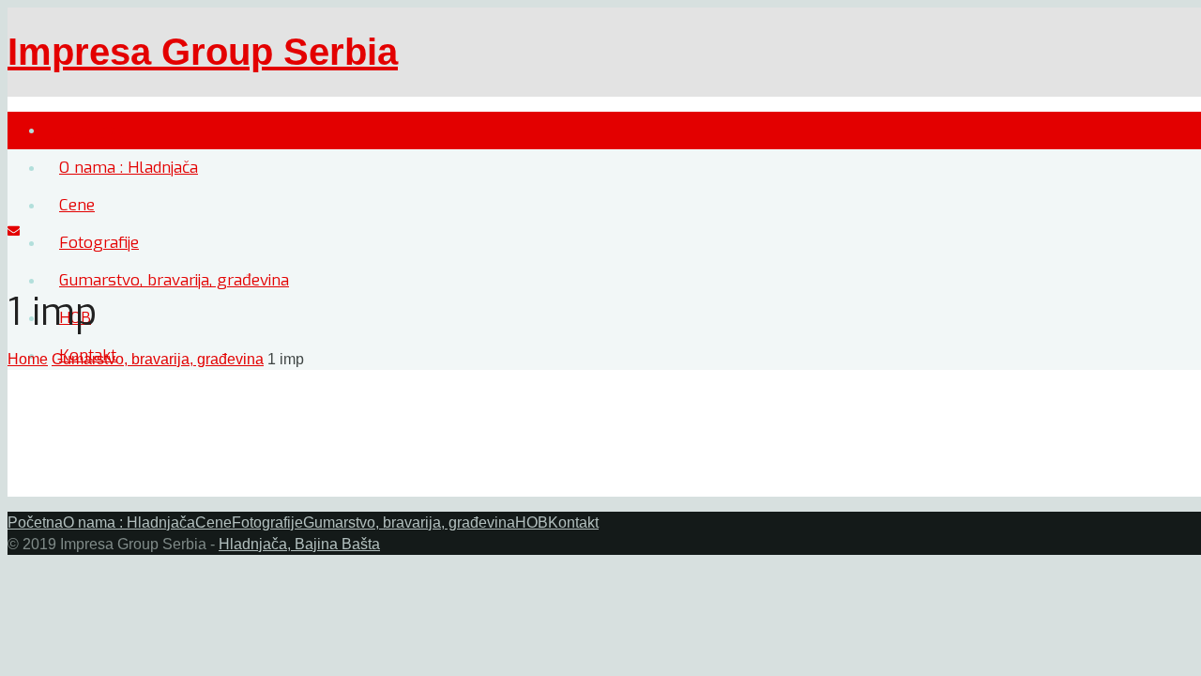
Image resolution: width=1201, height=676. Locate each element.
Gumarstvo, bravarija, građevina (158, 359)
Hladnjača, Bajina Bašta (299, 544)
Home (28, 359)
